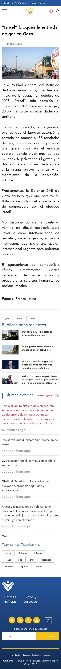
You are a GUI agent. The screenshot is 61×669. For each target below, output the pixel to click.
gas (7, 318)
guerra (25, 566)
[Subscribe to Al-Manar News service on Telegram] (12, 620)
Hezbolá (46, 560)
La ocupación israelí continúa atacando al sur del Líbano (29, 463)
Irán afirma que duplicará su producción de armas (30, 442)
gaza (19, 318)
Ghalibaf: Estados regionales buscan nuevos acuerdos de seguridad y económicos (26, 486)
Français (26, 655)
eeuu (39, 566)
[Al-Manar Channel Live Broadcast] (36, 620)
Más (4, 536)
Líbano (23, 553)
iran (32, 560)
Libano (38, 553)
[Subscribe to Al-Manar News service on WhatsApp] (20, 620)
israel (32, 318)
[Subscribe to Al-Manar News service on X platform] (28, 620)
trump (8, 553)
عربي (11, 655)
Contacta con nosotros (41, 655)
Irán (20, 560)
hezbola (9, 566)
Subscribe (48, 636)
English (18, 655)
